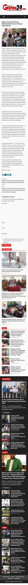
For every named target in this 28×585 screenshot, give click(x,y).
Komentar (4, 203)
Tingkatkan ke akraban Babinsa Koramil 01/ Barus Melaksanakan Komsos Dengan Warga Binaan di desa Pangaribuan (6, 335)
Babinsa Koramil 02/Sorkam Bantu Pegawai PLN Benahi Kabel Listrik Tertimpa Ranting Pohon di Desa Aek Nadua (13, 189)
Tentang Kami (6, 576)
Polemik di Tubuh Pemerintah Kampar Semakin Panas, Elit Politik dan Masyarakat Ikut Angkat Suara (6, 494)
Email (3, 228)
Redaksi (13, 576)
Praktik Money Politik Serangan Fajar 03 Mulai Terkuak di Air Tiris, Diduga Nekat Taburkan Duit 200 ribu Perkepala (6, 521)
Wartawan (10, 578)
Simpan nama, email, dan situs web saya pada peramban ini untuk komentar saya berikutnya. (13, 240)
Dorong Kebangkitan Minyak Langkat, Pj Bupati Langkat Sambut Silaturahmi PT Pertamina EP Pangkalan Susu (6, 569)
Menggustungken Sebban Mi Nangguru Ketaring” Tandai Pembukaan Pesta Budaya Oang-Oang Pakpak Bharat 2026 (6, 446)
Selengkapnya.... (7, 412)
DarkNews (12, 581)
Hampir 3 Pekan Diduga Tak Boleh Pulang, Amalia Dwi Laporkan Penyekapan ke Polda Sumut (6, 428)
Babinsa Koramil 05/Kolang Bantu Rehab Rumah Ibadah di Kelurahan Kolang (14, 260)
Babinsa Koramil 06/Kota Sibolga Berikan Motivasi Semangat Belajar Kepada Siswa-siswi (13, 181)
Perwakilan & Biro (20, 576)
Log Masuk (16, 578)
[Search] (24, 16)
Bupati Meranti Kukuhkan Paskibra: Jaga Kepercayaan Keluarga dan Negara (6, 437)
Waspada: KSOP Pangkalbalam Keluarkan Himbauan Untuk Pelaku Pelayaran (6, 419)
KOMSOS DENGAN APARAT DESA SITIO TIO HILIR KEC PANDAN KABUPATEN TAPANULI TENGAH (14, 309)
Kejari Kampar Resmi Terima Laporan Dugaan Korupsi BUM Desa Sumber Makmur (6, 552)
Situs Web (4, 233)
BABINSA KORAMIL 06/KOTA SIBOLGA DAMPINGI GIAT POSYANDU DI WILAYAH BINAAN (6, 362)
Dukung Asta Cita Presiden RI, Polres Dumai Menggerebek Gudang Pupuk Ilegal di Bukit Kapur (6, 560)
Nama (3, 222)
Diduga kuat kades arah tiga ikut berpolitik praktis (6, 512)
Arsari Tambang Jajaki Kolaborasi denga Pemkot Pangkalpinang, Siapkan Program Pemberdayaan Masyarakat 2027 (6, 543)
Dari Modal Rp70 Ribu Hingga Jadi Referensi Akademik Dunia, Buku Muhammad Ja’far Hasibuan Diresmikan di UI (6, 534)
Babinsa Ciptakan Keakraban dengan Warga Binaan (6, 353)
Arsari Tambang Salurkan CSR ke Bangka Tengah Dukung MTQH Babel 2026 (14, 389)
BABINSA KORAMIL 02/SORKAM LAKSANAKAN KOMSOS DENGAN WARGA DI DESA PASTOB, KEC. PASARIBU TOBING (6, 344)
